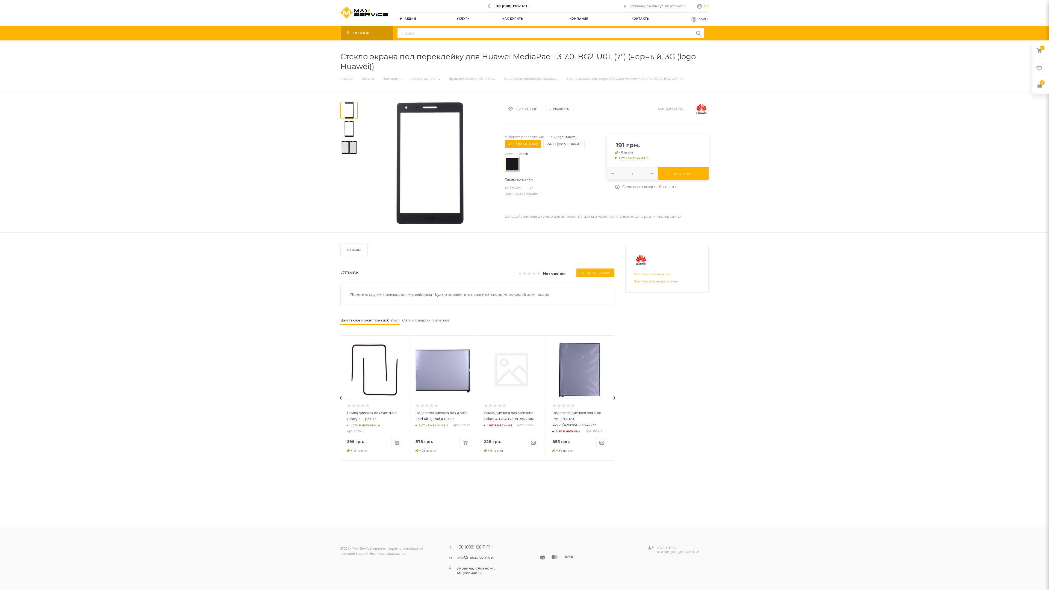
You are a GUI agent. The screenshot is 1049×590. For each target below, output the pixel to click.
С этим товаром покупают (425, 320)
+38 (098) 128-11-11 (510, 6)
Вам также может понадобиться (370, 320)
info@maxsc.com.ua (475, 557)
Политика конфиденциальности (678, 550)
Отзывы (354, 249)
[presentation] (340, 398)
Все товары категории (652, 274)
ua (706, 6)
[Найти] (698, 33)
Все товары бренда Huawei (656, 281)
